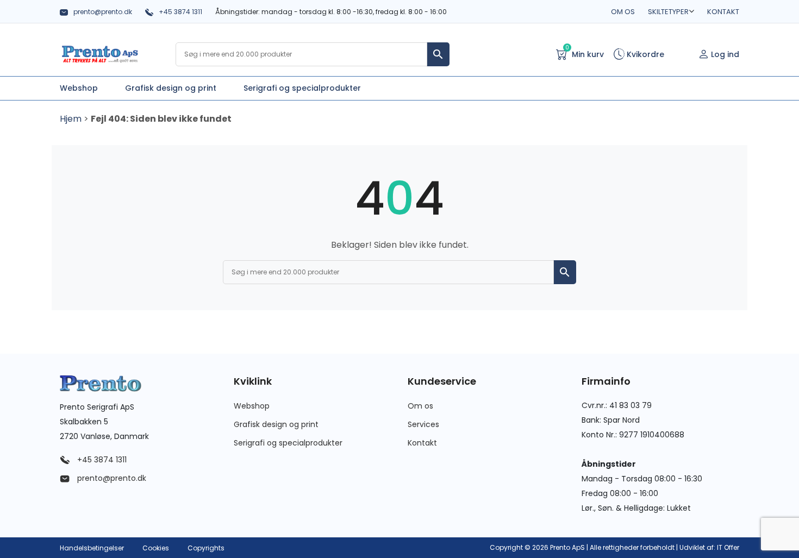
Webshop (252, 405)
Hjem (71, 118)
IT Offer (728, 547)
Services (423, 424)
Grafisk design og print (276, 424)
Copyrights (206, 548)
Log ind (725, 54)
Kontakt (723, 12)
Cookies (155, 548)
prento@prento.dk (102, 11)
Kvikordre (644, 54)
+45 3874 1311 (180, 11)
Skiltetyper (668, 12)
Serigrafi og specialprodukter (288, 442)
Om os (623, 12)
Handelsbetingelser (92, 548)
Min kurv (584, 53)
